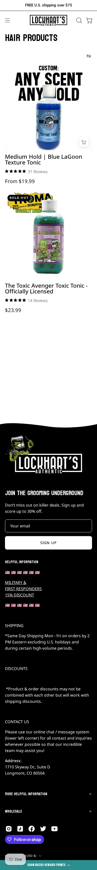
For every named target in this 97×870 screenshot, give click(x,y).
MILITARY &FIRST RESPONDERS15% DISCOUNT (23, 589)
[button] (78, 20)
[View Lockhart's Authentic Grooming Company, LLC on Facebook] (31, 828)
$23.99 (13, 310)
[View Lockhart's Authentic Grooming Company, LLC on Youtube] (54, 828)
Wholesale (13, 811)
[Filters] (88, 55)
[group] (48, 5)
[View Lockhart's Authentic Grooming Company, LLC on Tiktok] (20, 828)
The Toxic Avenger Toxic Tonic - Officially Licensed (46, 288)
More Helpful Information (26, 793)
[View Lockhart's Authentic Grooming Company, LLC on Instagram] (8, 828)
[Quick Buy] (83, 142)
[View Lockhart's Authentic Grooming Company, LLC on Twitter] (43, 828)
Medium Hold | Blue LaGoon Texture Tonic (43, 159)
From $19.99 (20, 181)
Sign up (48, 542)
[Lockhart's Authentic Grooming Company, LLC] (48, 20)
